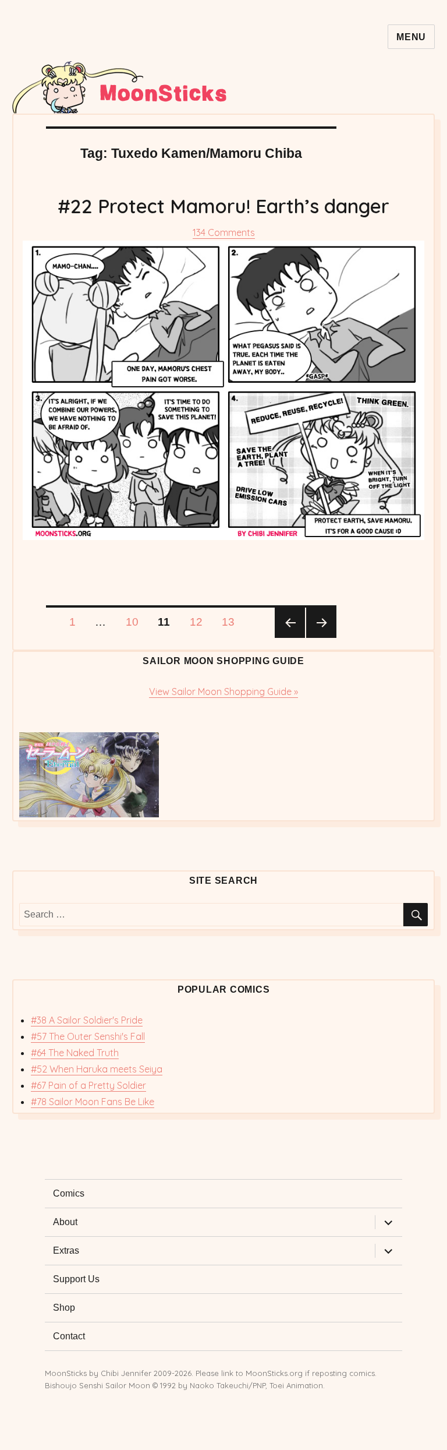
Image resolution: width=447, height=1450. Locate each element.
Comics (68, 1193)
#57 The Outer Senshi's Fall (88, 1036)
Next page (321, 623)
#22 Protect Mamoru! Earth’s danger (223, 206)
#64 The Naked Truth (75, 1053)
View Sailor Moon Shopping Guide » (223, 691)
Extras (66, 1250)
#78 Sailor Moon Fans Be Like (92, 1101)
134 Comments (224, 232)
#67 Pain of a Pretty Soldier (88, 1085)
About (65, 1222)
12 (200, 621)
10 (136, 621)
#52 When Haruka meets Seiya (96, 1069)
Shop (64, 1308)
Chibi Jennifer (126, 1373)
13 (232, 621)
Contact (69, 1336)
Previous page (290, 623)
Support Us (76, 1279)
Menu (411, 37)
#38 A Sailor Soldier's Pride (87, 1020)
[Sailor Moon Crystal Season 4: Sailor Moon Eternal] (223, 774)
